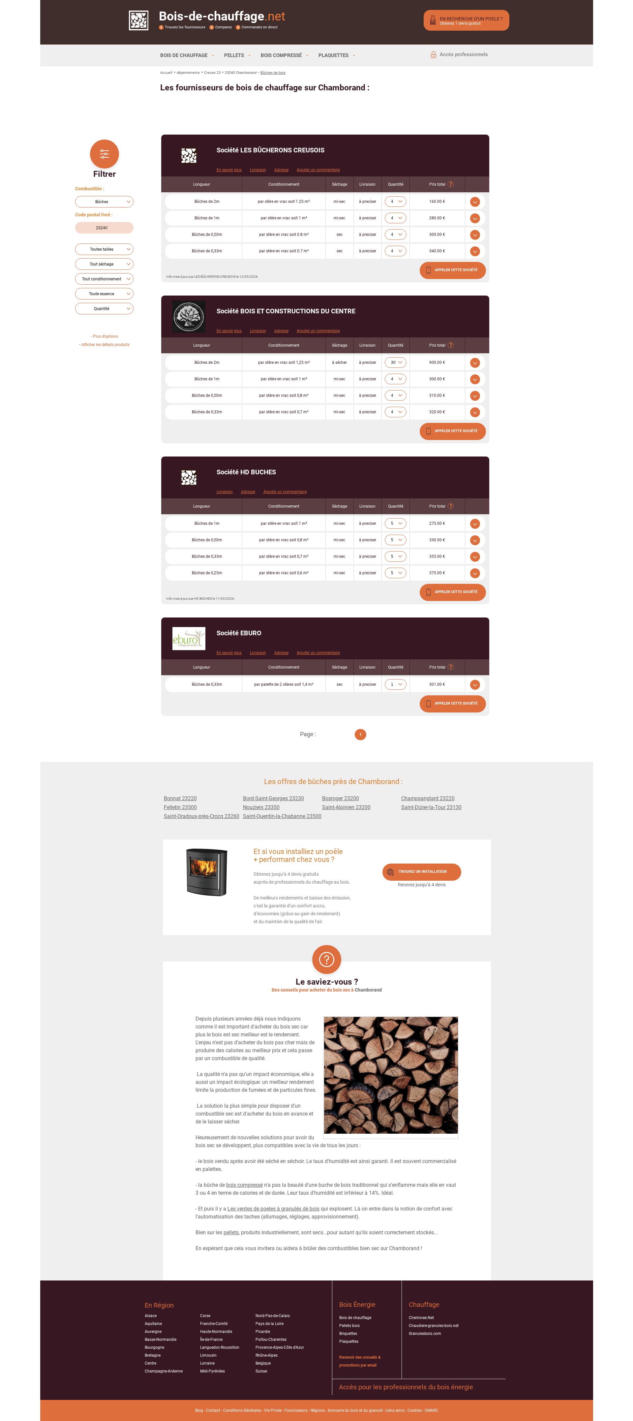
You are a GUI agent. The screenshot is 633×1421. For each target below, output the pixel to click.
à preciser (367, 201)
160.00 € (437, 201)
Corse (205, 1315)
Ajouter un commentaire (318, 170)
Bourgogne (154, 1347)
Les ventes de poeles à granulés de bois (273, 1209)
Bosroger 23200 (340, 798)
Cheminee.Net (421, 1317)
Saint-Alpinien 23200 (346, 807)
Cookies (414, 1410)
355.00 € (437, 556)
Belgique (263, 1363)
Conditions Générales (242, 1410)
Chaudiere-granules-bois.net (434, 1325)
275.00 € (437, 523)
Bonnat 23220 (180, 798)
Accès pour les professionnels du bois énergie (406, 1387)
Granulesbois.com (425, 1333)
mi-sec (339, 201)
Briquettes (348, 1333)
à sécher (339, 362)
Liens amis (395, 1410)
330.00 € (437, 540)
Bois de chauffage (355, 1317)
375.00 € (437, 573)
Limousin (208, 1355)
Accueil (166, 73)
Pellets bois (349, 1325)
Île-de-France (211, 1339)
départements (188, 73)
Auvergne (153, 1331)
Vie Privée (273, 1410)
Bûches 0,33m (207, 251)
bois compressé (244, 1185)
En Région (159, 1305)
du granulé (372, 1410)
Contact (213, 1410)
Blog (199, 1410)
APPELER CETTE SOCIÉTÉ (456, 270)
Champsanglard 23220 (428, 798)
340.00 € (437, 251)
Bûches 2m (207, 201)
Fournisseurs (296, 1410)
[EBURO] (188, 638)
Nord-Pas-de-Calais (273, 1315)
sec (340, 234)
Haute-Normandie (216, 1331)
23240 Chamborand (240, 73)
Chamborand (368, 990)
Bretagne (153, 1355)
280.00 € (437, 218)
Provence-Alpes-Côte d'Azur (280, 1347)
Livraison (258, 170)
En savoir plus (229, 170)
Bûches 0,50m (207, 234)
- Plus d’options (104, 336)
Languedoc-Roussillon (219, 1347)
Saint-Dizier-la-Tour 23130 (431, 807)
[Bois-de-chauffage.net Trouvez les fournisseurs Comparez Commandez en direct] (138, 26)
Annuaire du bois (343, 1410)
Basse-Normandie (160, 1339)
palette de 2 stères (283, 684)
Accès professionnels (464, 54)
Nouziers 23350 (261, 807)
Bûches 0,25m (207, 573)
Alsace (151, 1315)
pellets (231, 1232)
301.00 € (437, 684)
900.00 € (437, 362)
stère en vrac (284, 201)
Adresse (281, 170)
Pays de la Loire (270, 1323)
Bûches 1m (207, 218)
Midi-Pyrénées (212, 1371)
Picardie (263, 1331)
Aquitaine (153, 1323)
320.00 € (437, 412)
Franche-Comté (213, 1323)
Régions (318, 1410)
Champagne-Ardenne (164, 1371)
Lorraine (207, 1363)
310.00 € (437, 395)
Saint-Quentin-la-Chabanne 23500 (282, 816)
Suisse (261, 1371)
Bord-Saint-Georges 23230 (273, 798)
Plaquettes (348, 1341)
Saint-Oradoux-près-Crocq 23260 (201, 816)
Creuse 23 (212, 73)
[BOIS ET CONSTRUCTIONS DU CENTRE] (188, 316)
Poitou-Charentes (271, 1339)
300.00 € (437, 234)
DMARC (431, 1410)
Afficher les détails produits (105, 344)
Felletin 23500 (180, 807)
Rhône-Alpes (267, 1355)
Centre (150, 1363)
